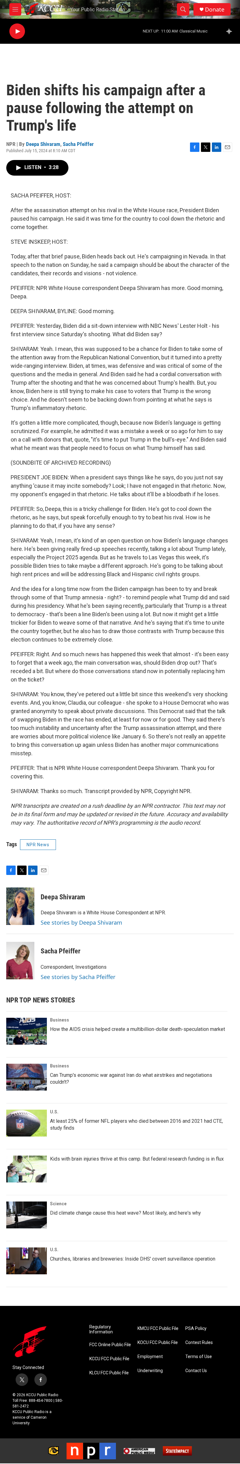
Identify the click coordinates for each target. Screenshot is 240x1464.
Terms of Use (198, 1356)
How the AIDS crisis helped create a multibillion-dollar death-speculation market (137, 1029)
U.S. (54, 1111)
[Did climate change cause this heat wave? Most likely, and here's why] (26, 1215)
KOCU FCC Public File (158, 1342)
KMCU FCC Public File (158, 1328)
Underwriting (150, 1370)
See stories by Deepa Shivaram (81, 922)
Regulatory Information (101, 1329)
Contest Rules (199, 1342)
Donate (214, 9)
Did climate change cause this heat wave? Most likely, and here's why (125, 1213)
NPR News (38, 844)
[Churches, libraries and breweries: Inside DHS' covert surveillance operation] (26, 1260)
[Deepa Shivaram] (20, 906)
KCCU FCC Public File (109, 1359)
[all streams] (231, 31)
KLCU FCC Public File (109, 1373)
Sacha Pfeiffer (78, 144)
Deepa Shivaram (43, 144)
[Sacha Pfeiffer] (20, 960)
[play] (17, 31)
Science (58, 1203)
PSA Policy (196, 1328)
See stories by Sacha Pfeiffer (78, 977)
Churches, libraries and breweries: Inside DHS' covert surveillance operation (132, 1259)
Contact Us (196, 1370)
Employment (150, 1356)
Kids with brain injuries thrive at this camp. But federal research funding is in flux (137, 1159)
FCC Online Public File (110, 1344)
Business (59, 1019)
